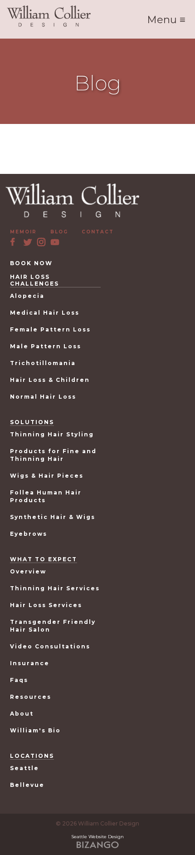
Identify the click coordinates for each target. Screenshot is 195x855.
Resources (30, 696)
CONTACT (98, 232)
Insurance (29, 663)
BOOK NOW (31, 263)
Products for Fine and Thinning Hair (53, 455)
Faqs (19, 680)
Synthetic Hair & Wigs (52, 517)
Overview (28, 571)
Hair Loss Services (46, 605)
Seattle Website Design (97, 837)
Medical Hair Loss (44, 312)
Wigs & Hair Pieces (46, 475)
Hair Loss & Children (50, 379)
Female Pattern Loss (50, 329)
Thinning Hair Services (55, 588)
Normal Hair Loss (43, 396)
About (22, 713)
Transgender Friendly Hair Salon (53, 625)
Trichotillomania (43, 363)
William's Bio (35, 730)
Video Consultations (50, 646)
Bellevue (27, 784)
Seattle (24, 768)
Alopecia (27, 295)
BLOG (59, 232)
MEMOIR (23, 232)
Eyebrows (28, 533)
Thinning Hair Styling (52, 434)
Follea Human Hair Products (46, 496)
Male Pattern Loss (45, 346)
